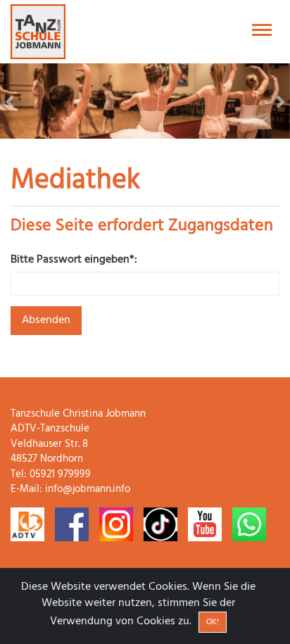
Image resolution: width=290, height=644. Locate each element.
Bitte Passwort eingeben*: (74, 260)
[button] (22, 101)
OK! (212, 622)
